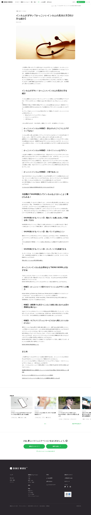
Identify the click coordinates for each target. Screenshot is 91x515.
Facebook (67, 487)
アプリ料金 (30, 492)
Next (85, 402)
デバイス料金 (31, 494)
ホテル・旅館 (31, 482)
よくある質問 (43, 2)
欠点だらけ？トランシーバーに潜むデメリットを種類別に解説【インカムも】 (41, 378)
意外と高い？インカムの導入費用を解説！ (32, 260)
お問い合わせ (49, 2)
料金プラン (30, 490)
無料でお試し (56, 446)
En (89, 2)
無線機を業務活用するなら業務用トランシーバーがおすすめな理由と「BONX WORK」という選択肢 (45, 371)
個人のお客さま (42, 505)
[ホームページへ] (7, 2)
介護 (29, 478)
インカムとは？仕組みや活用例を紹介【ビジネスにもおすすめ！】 (38, 187)
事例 (31, 2)
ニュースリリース (50, 484)
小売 (29, 477)
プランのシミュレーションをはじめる (44, 451)
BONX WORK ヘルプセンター (33, 505)
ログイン (74, 2)
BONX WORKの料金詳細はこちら (30, 344)
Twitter (65, 487)
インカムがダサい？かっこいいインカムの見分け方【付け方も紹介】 (69, 5)
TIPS (39, 2)
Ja (86, 2)
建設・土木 (30, 480)
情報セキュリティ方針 (14, 505)
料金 (34, 2)
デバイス (12, 482)
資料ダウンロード (81, 2)
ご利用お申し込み (68, 478)
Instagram (70, 487)
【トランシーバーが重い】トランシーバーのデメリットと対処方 (37, 375)
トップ (52, 5)
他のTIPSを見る (76, 423)
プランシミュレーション (33, 496)
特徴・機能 (12, 480)
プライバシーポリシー (23, 505)
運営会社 (47, 505)
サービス (16, 2)
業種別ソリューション (25, 2)
